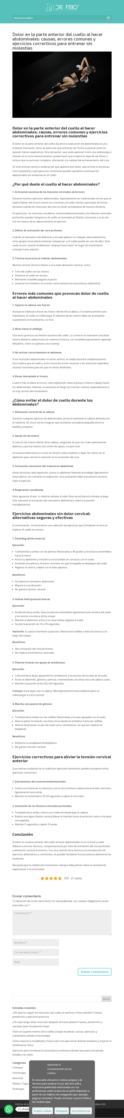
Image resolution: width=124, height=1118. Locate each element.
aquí (47, 1101)
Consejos (17, 1067)
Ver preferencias (81, 1110)
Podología (18, 1089)
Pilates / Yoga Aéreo (23, 1083)
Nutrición (17, 1078)
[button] (8, 1109)
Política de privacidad (26, 1104)
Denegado (61, 1110)
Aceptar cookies (42, 1110)
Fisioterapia (19, 1072)
